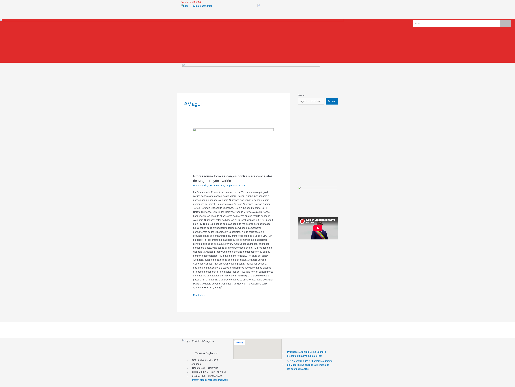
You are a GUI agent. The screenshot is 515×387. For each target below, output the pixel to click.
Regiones (230, 185)
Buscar (301, 95)
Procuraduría (200, 185)
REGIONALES (216, 185)
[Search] (505, 23)
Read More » (200, 295)
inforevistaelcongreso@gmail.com (210, 380)
